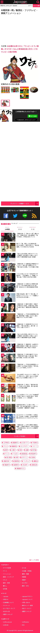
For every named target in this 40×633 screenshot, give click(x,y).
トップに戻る (35, 560)
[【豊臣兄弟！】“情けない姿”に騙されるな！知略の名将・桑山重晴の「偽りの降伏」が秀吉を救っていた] (8, 237)
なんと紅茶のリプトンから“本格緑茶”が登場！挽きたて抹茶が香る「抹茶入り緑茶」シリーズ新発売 (27, 396)
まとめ (24, 568)
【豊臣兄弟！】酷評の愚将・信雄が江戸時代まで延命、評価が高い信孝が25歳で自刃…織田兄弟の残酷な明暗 (27, 306)
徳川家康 (9, 457)
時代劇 (34, 450)
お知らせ (5, 599)
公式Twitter (15, 215)
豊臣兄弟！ (7, 461)
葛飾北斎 (34, 465)
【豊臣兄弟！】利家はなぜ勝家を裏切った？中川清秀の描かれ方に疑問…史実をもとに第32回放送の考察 (27, 285)
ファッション (7, 574)
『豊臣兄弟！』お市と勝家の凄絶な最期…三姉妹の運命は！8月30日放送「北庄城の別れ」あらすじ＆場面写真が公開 (27, 427)
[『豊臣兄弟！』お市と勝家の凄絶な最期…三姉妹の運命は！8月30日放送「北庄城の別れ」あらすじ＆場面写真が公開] (8, 428)
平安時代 (35, 443)
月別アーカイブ (26, 608)
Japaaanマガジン (27, 596)
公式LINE (24, 215)
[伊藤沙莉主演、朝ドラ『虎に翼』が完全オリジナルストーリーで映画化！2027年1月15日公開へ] (8, 298)
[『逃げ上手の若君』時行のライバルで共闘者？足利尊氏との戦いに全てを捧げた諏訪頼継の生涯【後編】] (8, 338)
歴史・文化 (25, 586)
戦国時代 (15, 443)
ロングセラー (25, 446)
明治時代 (33, 454)
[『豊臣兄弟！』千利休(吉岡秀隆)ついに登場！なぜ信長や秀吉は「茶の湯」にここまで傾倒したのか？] (8, 368)
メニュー (2, 2)
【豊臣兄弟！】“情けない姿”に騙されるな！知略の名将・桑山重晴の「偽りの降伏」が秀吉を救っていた (27, 235)
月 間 (33, 228)
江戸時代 (6, 443)
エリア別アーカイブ (9, 608)
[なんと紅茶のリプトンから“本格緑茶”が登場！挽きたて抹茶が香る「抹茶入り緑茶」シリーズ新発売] (8, 398)
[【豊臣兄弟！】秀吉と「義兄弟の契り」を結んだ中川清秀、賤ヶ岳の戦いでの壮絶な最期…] (8, 388)
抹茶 (16, 457)
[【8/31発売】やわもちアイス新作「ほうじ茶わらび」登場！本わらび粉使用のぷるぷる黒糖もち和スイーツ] (8, 378)
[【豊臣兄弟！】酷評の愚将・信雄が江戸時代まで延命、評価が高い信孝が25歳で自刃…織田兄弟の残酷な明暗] (8, 308)
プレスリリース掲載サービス (19, 203)
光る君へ (25, 465)
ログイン (30, 5)
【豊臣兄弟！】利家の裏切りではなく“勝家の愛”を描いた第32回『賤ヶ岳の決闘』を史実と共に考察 (27, 356)
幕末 (20, 450)
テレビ (7, 454)
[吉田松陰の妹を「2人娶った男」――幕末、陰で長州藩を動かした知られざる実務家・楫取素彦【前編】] (8, 408)
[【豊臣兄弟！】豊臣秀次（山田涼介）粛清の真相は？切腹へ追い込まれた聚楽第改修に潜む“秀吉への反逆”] (8, 348)
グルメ (5, 580)
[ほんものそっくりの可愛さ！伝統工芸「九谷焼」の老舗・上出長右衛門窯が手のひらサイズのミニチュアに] (8, 418)
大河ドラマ (25, 443)
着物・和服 (25, 574)
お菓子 (14, 450)
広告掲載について (8, 602)
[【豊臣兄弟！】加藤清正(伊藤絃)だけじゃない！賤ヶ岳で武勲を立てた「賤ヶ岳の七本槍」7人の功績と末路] (8, 267)
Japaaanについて (27, 599)
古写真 (5, 589)
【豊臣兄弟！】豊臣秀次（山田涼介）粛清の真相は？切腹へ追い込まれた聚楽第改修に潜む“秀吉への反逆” (27, 345)
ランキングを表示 (19, 436)
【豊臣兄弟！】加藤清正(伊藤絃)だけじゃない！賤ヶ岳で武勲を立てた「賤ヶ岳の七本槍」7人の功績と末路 (27, 265)
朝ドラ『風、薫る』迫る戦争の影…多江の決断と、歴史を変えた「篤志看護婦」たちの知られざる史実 (27, 245)
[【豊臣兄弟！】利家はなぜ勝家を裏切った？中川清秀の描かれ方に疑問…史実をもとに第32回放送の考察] (8, 287)
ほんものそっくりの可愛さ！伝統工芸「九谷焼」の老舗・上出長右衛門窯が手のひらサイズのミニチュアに (27, 416)
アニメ (6, 446)
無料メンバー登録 (27, 605)
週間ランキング (26, 611)
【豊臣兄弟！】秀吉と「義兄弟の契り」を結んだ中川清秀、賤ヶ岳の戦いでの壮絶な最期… (27, 386)
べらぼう (15, 454)
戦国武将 (14, 446)
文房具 (33, 457)
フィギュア (26, 461)
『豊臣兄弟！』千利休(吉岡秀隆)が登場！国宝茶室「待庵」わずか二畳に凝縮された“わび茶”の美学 (27, 315)
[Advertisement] (15, 29)
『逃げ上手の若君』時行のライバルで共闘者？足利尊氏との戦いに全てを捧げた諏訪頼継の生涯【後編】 (27, 335)
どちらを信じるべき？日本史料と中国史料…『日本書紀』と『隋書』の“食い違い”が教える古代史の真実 (27, 275)
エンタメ (24, 583)
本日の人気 (6, 611)
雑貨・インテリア (8, 577)
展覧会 (36, 461)
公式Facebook (5, 215)
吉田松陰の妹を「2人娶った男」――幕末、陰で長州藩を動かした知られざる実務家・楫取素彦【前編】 (27, 406)
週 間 (20, 228)
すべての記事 (7, 568)
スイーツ (35, 446)
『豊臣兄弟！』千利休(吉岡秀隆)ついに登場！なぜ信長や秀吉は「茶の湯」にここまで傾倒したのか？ (27, 366)
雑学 (6, 450)
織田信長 (24, 454)
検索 (38, 2)
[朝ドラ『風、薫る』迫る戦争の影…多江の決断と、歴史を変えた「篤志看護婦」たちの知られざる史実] (8, 247)
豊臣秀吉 (16, 461)
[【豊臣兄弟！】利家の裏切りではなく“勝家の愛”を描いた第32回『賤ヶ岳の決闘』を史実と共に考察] (8, 358)
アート (5, 571)
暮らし (5, 586)
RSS (34, 215)
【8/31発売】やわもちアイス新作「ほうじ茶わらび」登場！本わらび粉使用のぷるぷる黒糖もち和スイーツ (27, 376)
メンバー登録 (36, 5)
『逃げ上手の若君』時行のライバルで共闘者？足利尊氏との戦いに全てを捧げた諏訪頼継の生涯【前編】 (27, 255)
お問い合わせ (26, 602)
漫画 (27, 450)
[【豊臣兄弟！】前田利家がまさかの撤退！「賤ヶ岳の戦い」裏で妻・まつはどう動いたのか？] (8, 328)
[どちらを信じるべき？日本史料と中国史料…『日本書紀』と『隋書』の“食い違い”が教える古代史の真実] (8, 277)
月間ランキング (7, 614)
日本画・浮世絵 (26, 571)
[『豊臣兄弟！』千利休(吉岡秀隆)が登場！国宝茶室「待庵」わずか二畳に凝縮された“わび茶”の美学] (8, 318)
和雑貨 (24, 577)
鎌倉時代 (7, 465)
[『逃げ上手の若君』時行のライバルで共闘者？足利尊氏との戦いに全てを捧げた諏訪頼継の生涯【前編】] (8, 257)
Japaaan (20, 2)
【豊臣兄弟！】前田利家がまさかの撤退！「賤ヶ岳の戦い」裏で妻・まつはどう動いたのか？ (27, 325)
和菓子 (24, 580)
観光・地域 (6, 583)
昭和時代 (16, 465)
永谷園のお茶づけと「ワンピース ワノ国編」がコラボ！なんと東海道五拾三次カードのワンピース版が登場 (20, 49)
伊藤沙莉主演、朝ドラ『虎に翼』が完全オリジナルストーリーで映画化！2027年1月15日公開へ (27, 295)
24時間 (7, 228)
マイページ (6, 605)
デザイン (24, 457)
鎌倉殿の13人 (21, 468)
